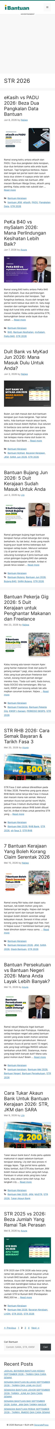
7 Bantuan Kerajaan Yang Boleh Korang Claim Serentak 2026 (27, 851)
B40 (10, 332)
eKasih (26, 202)
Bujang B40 (10, 581)
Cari (45, 1347)
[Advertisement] (27, 42)
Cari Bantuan (11, 1342)
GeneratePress (41, 1425)
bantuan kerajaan (17, 1069)
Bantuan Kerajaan (17, 198)
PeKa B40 (9, 336)
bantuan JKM (15, 202)
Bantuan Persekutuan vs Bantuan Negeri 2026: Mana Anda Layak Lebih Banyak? (27, 973)
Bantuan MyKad (16, 453)
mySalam (40, 332)
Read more (10, 190)
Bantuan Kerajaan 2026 (20, 945)
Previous (10, 1328)
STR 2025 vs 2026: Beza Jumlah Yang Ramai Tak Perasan (25, 1219)
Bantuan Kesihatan (23, 332)
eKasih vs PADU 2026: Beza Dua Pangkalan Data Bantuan (21, 106)
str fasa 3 (16, 830)
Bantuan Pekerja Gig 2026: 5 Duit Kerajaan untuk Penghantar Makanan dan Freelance (27, 608)
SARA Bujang (25, 581)
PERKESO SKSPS (36, 711)
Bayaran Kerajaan (35, 453)
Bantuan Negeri (12, 1073)
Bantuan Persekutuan (33, 1073)
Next (35, 1328)
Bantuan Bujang (16, 577)
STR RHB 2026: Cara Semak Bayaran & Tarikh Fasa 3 (27, 736)
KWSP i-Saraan (17, 711)
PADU (35, 202)
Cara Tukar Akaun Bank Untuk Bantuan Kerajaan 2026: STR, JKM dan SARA (26, 1101)
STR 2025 (17, 1313)
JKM (6, 457)
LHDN (7, 1313)
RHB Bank (34, 826)
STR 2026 (15, 206)
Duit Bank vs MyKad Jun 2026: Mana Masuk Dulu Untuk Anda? (26, 360)
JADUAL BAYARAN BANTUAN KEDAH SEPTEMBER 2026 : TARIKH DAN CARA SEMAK (25, 1374)
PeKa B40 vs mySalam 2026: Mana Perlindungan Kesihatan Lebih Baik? (25, 233)
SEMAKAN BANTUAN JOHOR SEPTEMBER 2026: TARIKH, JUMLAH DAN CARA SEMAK (27, 1393)
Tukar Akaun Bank (20, 1198)
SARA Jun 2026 (18, 457)
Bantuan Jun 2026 (36, 577)
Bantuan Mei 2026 (17, 826)
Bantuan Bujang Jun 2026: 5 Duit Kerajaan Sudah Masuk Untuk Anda (26, 481)
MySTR (38, 1194)
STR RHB (27, 830)
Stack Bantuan (18, 949)
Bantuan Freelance (18, 707)
